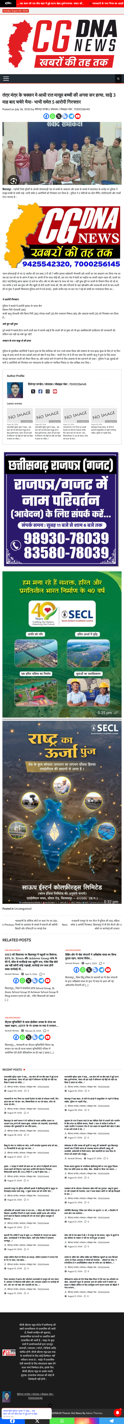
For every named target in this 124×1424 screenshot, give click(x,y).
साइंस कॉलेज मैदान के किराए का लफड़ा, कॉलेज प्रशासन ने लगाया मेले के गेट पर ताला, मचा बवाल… (31, 1258)
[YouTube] (55, 391)
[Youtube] (78, 116)
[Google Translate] (65, 116)
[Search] (118, 78)
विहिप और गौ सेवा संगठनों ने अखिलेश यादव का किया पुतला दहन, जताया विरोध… (90, 956)
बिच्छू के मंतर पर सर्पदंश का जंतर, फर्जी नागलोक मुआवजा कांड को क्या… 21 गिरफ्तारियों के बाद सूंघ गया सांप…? (31, 1147)
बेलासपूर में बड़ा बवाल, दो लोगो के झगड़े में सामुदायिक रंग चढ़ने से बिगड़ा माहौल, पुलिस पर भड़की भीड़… (103, 430)
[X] (59, 116)
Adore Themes (94, 1413)
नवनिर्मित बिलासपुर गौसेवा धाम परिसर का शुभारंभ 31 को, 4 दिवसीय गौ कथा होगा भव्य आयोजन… (91, 1212)
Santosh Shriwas (12, 974)
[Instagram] (48, 391)
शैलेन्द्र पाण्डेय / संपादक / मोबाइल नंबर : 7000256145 (62, 109)
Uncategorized (27, 422)
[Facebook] (46, 116)
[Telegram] (71, 116)
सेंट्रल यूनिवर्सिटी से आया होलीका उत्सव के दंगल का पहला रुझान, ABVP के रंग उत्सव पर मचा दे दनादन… (32, 1023)
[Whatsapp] (52, 116)
